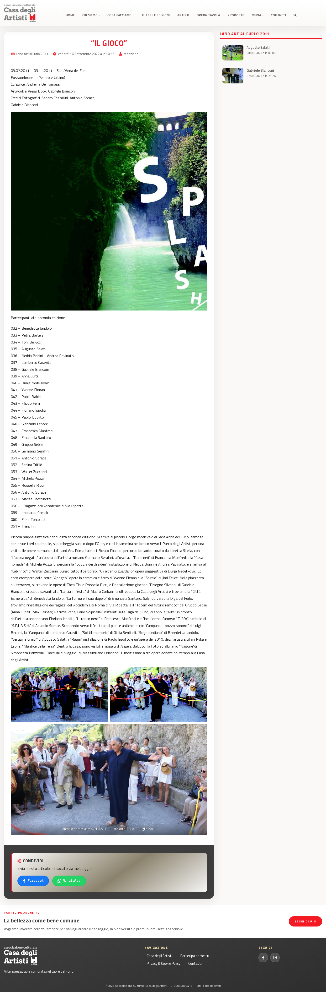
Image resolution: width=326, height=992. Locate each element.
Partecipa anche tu (194, 956)
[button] (295, 15)
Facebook (36, 880)
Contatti (195, 963)
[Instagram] (275, 957)
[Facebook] (263, 957)
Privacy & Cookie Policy (163, 963)
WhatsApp (72, 880)
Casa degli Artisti (159, 956)
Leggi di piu (305, 921)
